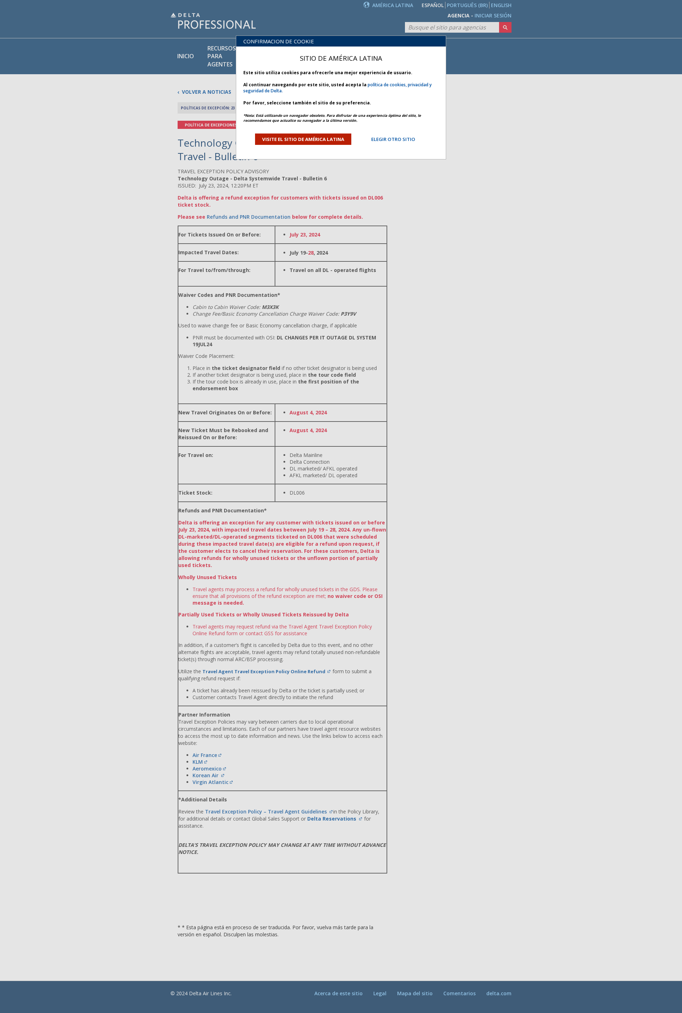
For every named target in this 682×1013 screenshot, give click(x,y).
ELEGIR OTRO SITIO (393, 139)
